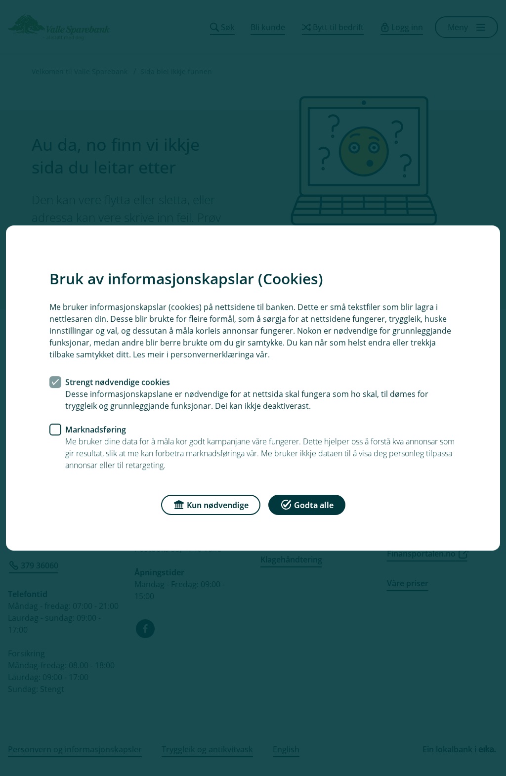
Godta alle (314, 505)
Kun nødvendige (218, 505)
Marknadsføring (95, 429)
